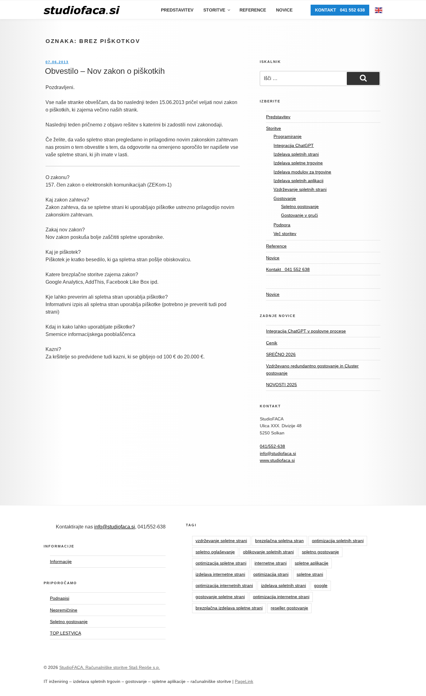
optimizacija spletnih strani (338, 540)
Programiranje (288, 136)
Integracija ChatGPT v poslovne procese (306, 331)
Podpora (282, 224)
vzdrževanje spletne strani (221, 540)
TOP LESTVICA (65, 633)
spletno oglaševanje (215, 551)
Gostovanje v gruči (299, 215)
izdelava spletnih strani (283, 585)
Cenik (271, 342)
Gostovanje (285, 198)
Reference (253, 9)
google (320, 585)
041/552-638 (272, 446)
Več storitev (285, 233)
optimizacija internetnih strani (224, 585)
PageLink (244, 681)
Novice (284, 9)
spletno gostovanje (320, 551)
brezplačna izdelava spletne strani (229, 607)
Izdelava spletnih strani (296, 154)
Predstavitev (177, 9)
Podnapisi (59, 598)
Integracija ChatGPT (294, 145)
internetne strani (270, 563)
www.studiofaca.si (277, 460)
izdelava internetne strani (220, 574)
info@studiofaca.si (278, 453)
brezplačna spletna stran (279, 540)
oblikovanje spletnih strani (268, 551)
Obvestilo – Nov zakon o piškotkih (105, 71)
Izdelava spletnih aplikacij (298, 180)
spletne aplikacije (311, 563)
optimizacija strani (270, 574)
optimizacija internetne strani (281, 596)
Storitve (214, 9)
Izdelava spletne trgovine (298, 162)
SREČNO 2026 (281, 354)
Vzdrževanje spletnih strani (300, 189)
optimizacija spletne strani (221, 563)
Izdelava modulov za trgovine (302, 171)
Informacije (61, 561)
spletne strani (310, 574)
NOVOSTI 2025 (281, 384)
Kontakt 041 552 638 (340, 9)
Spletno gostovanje (300, 206)
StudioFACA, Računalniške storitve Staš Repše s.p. (109, 667)
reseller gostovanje (289, 607)
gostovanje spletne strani (220, 596)
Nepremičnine (63, 610)
